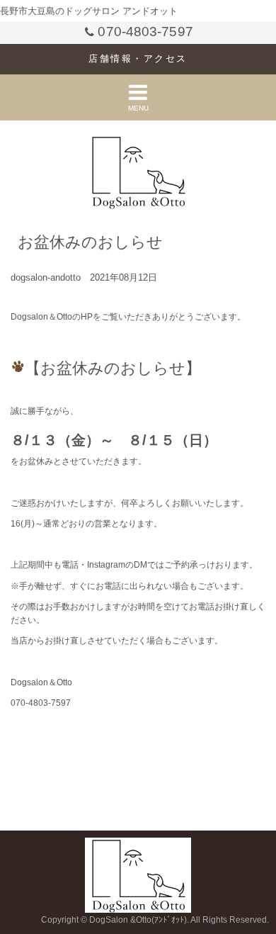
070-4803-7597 (145, 31)
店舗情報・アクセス (138, 58)
